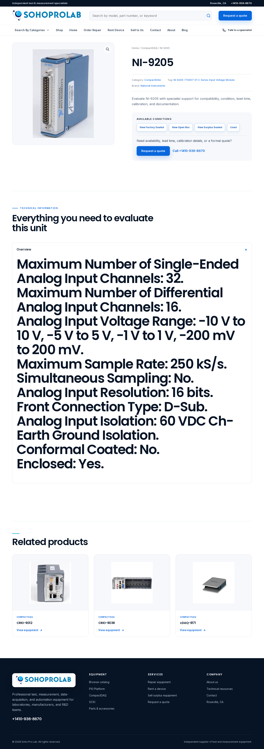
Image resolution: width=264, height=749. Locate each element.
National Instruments (153, 85)
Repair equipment (159, 682)
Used (233, 127)
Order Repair (92, 30)
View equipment (29, 630)
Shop (59, 30)
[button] (107, 49)
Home (73, 30)
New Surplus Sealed (210, 127)
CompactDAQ (149, 48)
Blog (185, 30)
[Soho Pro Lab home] (47, 15)
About (171, 30)
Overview (133, 249)
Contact (155, 30)
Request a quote (235, 15)
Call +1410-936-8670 (189, 151)
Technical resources (220, 688)
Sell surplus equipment (162, 695)
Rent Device (116, 30)
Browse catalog (99, 682)
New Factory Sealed (152, 127)
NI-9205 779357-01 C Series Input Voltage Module (204, 79)
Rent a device (157, 688)
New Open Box (181, 127)
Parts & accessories (101, 708)
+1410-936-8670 (241, 3)
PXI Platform (97, 688)
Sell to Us (137, 30)
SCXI (92, 702)
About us (212, 682)
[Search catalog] (206, 15)
